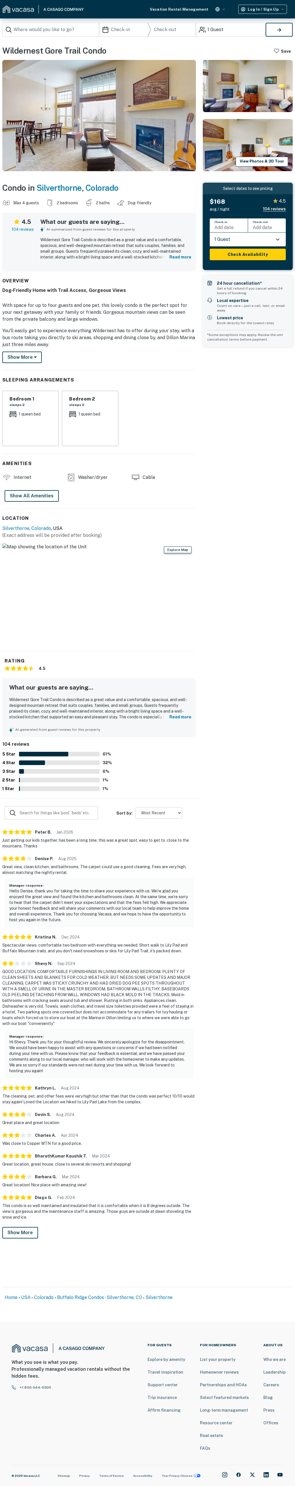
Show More (20, 1232)
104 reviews (23, 229)
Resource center (216, 1423)
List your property (217, 1359)
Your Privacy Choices (177, 1475)
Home (11, 1297)
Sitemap (64, 1475)
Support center (163, 1385)
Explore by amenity (166, 1359)
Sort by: (124, 813)
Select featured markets (224, 1397)
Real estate (211, 1435)
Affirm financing (164, 1410)
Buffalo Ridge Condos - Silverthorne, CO (99, 1297)
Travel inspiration (165, 1372)
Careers (271, 1385)
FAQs (205, 1448)
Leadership (274, 1372)
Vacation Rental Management (179, 9)
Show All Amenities (32, 496)
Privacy (84, 1475)
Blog (268, 1397)
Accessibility (142, 1475)
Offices (270, 1423)
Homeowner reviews (219, 1372)
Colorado (102, 187)
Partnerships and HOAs (223, 1385)
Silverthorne (59, 187)
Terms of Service (111, 1475)
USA (26, 1297)
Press (269, 1410)
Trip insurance (162, 1397)
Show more (20, 357)
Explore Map (177, 550)
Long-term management (224, 1410)
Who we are (274, 1359)
